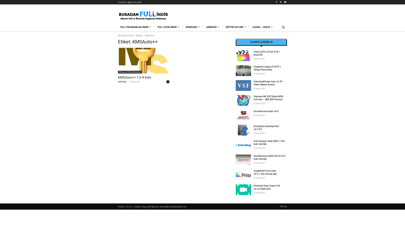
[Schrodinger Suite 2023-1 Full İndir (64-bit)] (243, 145)
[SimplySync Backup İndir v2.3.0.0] (243, 130)
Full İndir (122, 81)
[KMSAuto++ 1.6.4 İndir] (143, 60)
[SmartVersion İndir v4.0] (243, 115)
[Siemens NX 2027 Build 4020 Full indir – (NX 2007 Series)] (243, 100)
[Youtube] (285, 2)
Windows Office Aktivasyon (130, 72)
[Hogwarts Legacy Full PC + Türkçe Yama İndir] (243, 70)
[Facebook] (276, 2)
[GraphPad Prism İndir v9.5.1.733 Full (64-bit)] (243, 174)
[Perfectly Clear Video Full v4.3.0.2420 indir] (243, 189)
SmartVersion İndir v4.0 (266, 111)
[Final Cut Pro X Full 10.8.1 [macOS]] (243, 55)
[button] (283, 27)
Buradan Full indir (126, 35)
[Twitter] (281, 2)
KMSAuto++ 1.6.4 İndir (134, 77)
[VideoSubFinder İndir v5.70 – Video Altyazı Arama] (243, 85)
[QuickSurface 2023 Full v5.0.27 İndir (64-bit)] (243, 160)
